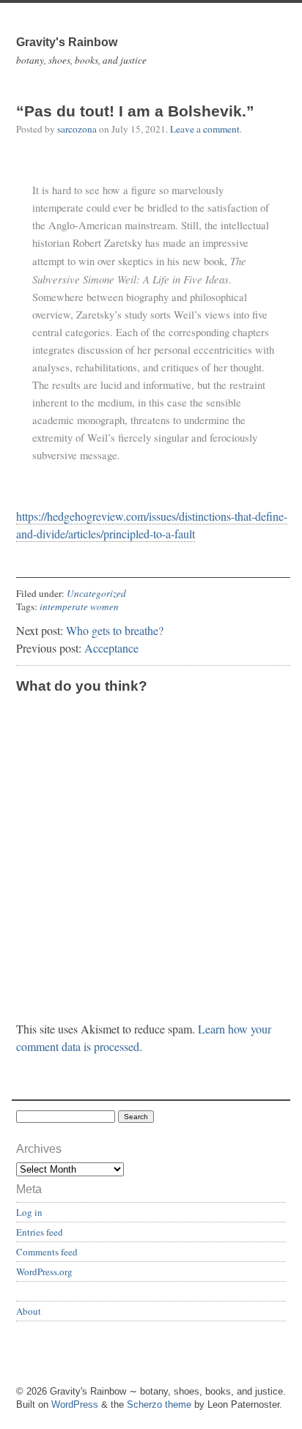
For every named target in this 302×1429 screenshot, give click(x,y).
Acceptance (111, 648)
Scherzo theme (159, 1404)
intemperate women (79, 606)
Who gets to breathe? (114, 630)
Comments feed (47, 1251)
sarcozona (77, 129)
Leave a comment (205, 129)
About (28, 1311)
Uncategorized (96, 593)
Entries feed (39, 1232)
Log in (29, 1212)
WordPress (74, 1404)
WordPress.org (44, 1271)
